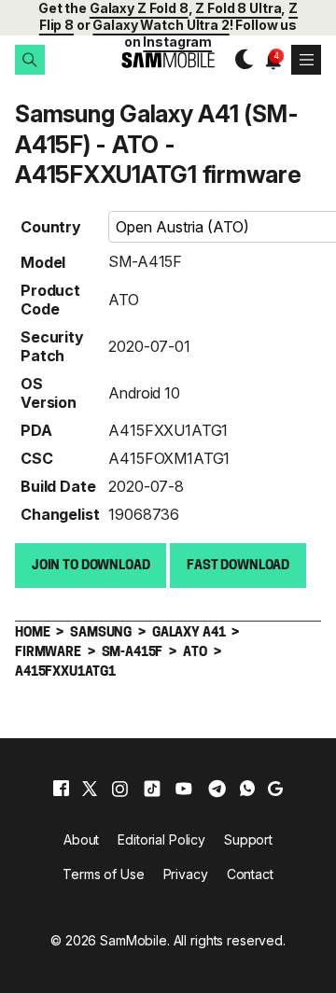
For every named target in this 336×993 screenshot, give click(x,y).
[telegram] (217, 788)
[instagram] (119, 788)
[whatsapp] (247, 788)
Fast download (238, 566)
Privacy (185, 874)
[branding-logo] (168, 60)
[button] (30, 60)
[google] (275, 788)
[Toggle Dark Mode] (239, 59)
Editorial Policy (161, 839)
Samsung (101, 633)
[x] (89, 788)
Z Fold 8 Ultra (238, 8)
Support (248, 839)
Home (32, 633)
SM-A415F (145, 261)
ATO (123, 299)
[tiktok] (152, 788)
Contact (250, 874)
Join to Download (91, 566)
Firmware (48, 653)
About (81, 839)
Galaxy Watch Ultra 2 (160, 25)
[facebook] (61, 788)
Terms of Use (103, 874)
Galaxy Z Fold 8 (139, 8)
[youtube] (184, 788)
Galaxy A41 (188, 633)
